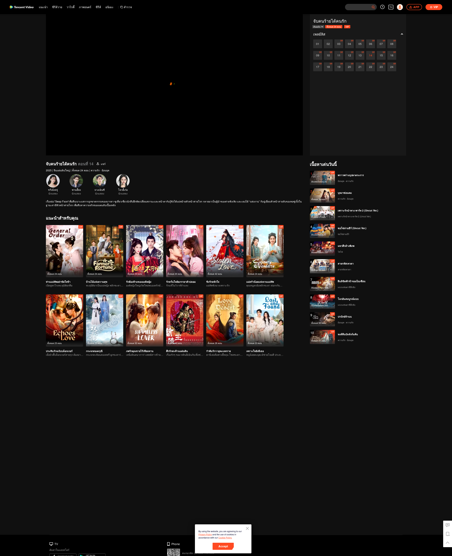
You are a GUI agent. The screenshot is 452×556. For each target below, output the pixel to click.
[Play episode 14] (370, 55)
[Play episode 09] (317, 55)
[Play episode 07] (381, 43)
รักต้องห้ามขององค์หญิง (138, 281)
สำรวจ (128, 7)
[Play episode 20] (349, 66)
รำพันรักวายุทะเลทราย (218, 351)
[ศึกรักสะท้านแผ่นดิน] (184, 320)
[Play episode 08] (391, 43)
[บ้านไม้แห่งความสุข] (104, 251)
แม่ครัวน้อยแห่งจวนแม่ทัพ (260, 281)
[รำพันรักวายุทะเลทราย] (224, 320)
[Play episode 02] (328, 43)
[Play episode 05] (360, 43)
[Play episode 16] (391, 55)
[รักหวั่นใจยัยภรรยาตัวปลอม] (184, 251)
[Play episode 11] (338, 55)
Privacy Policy (205, 534)
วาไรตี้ (71, 7)
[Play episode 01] (317, 43)
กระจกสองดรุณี (94, 351)
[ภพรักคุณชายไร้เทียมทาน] (144, 320)
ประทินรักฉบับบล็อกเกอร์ (59, 351)
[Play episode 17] (317, 66)
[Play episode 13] (360, 55)
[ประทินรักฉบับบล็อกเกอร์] (64, 320)
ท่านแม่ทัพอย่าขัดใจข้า (58, 281)
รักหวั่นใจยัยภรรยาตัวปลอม (181, 281)
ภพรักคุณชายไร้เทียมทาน (139, 351)
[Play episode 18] (328, 66)
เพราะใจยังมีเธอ (255, 351)
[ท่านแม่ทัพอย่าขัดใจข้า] (64, 251)
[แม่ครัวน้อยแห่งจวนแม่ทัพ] (265, 251)
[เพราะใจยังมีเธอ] (265, 320)
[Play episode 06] (370, 43)
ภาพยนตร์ (85, 7)
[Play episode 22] (370, 66)
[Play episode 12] (349, 55)
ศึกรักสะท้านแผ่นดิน (177, 351)
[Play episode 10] (328, 55)
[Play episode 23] (381, 66)
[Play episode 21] (360, 66)
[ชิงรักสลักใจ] (224, 251)
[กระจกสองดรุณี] (104, 320)
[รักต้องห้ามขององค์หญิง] (144, 251)
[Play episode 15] (381, 55)
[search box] (373, 7)
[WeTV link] (22, 7)
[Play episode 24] (391, 66)
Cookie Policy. (225, 537)
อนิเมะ (109, 7)
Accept (223, 546)
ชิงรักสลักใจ (212, 281)
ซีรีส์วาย (57, 7)
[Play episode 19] (338, 66)
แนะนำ (43, 7)
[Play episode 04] (349, 43)
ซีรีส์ (98, 7)
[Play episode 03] (338, 43)
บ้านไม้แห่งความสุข (96, 281)
